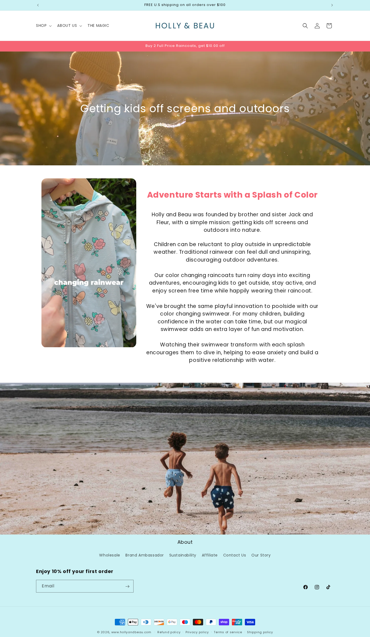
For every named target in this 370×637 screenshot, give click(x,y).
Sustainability (182, 555)
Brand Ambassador (144, 555)
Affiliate (210, 555)
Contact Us (234, 555)
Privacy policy (197, 632)
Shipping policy (260, 632)
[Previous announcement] (38, 5)
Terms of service (228, 632)
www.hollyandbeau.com (131, 632)
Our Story (261, 555)
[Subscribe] (127, 586)
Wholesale (109, 555)
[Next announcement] (332, 5)
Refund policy (168, 632)
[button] (43, 25)
